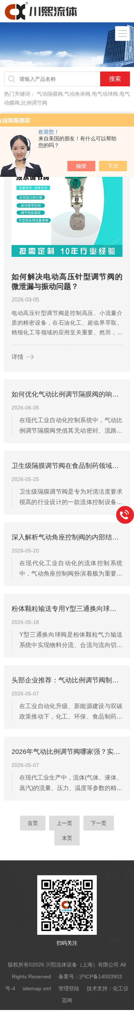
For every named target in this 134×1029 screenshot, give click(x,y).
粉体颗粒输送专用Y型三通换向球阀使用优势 (67, 608)
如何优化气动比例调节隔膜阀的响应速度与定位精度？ (67, 394)
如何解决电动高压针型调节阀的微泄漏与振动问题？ (67, 281)
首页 (33, 823)
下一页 (98, 823)
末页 (67, 838)
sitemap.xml (37, 988)
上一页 (64, 823)
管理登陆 (68, 988)
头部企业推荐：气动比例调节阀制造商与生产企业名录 (67, 680)
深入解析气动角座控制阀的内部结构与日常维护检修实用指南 (67, 537)
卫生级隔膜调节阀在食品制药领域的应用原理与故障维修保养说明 (67, 465)
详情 (17, 357)
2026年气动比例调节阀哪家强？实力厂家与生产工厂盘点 (67, 751)
